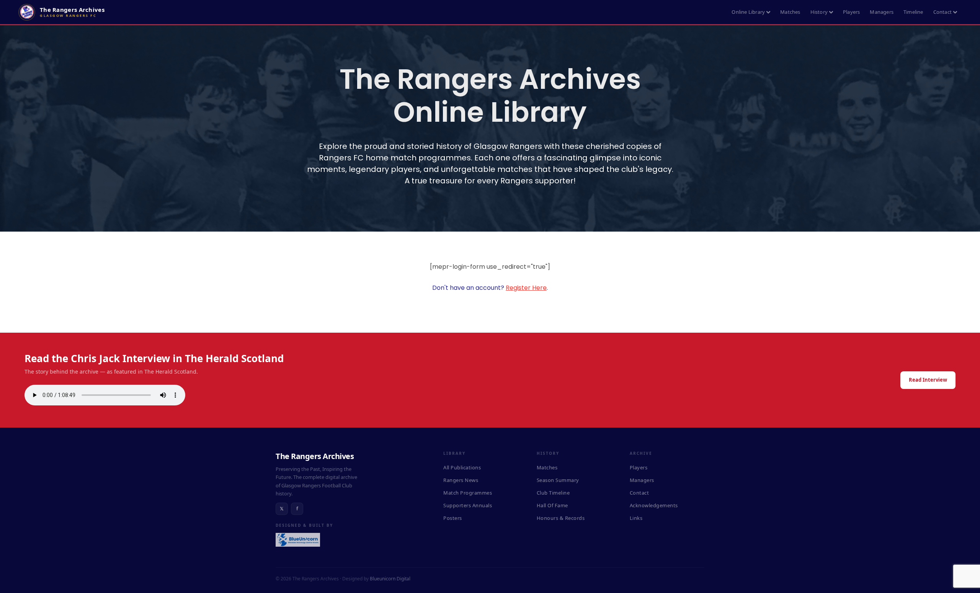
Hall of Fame (552, 505)
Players (851, 11)
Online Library (748, 11)
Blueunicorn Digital (390, 578)
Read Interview (928, 379)
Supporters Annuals (467, 505)
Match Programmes (467, 492)
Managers (881, 11)
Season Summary (558, 480)
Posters (452, 518)
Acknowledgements (654, 505)
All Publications (462, 467)
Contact (942, 11)
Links (636, 518)
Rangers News (460, 480)
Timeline (913, 11)
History (819, 11)
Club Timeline (553, 492)
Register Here (526, 288)
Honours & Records (561, 518)
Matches (790, 11)
